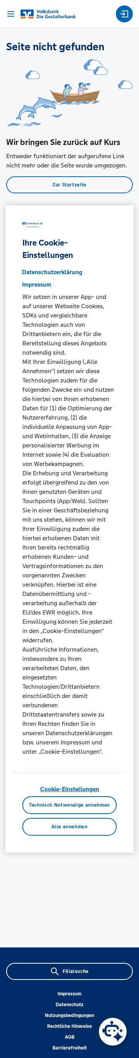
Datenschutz (69, 1005)
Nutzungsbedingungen (69, 1015)
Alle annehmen (69, 827)
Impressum (69, 994)
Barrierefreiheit (70, 1048)
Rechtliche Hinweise (69, 1026)
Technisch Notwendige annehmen (69, 805)
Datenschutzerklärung (52, 272)
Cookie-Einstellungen (69, 789)
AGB (70, 1037)
